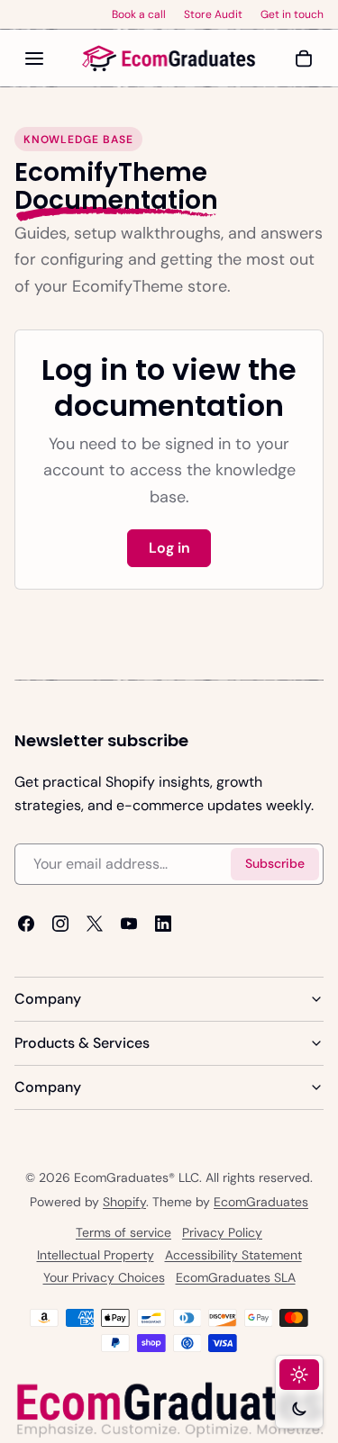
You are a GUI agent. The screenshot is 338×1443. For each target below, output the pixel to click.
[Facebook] (26, 923)
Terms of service (123, 1232)
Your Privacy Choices (104, 1277)
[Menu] (34, 58)
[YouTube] (129, 923)
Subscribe (275, 863)
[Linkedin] (163, 923)
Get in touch (292, 14)
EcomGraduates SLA (236, 1277)
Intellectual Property (95, 1255)
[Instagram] (60, 923)
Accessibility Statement (233, 1255)
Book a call (139, 14)
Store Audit (213, 14)
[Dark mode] (299, 1408)
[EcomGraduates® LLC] (169, 58)
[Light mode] (299, 1374)
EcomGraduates (261, 1202)
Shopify (124, 1202)
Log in (169, 547)
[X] (95, 923)
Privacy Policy (222, 1232)
